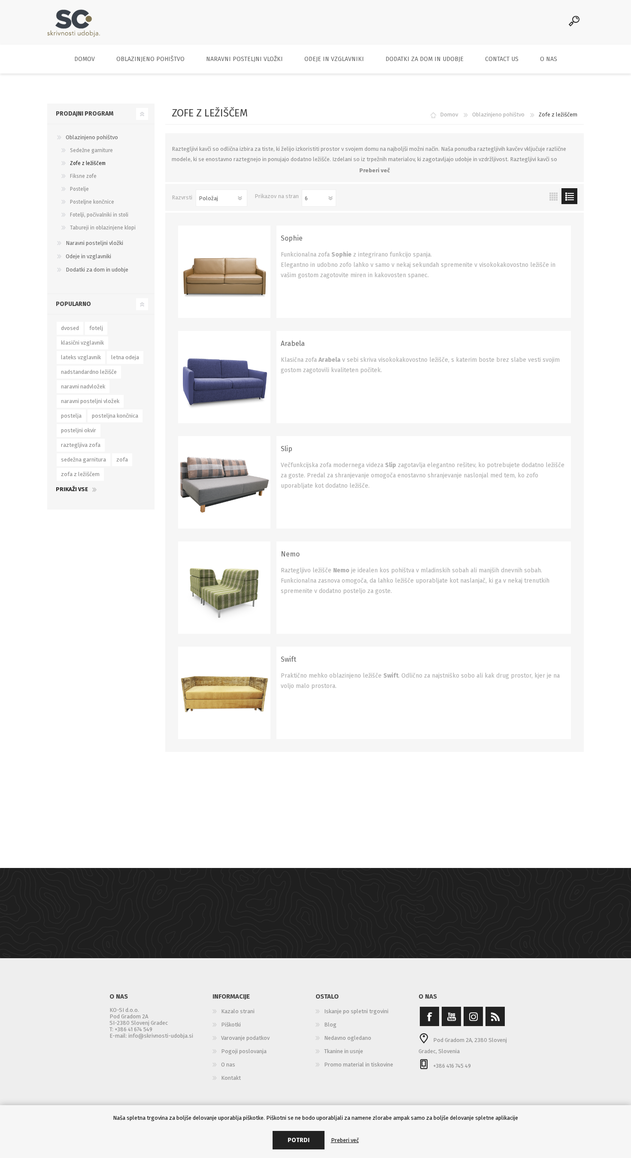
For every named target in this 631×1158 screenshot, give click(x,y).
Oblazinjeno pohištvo (92, 137)
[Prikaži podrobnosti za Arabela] (224, 377)
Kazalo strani (238, 1011)
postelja (71, 415)
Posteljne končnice (92, 202)
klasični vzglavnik (82, 342)
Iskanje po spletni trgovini (356, 1011)
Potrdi (298, 1140)
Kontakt (231, 1078)
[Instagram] (473, 1016)
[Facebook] (429, 1016)
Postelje (79, 189)
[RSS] (495, 1016)
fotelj (96, 328)
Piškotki (231, 1024)
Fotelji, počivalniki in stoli (99, 215)
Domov (449, 114)
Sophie (292, 238)
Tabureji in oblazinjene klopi (103, 228)
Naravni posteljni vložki (94, 243)
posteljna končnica (115, 415)
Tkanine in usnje (343, 1051)
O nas (228, 1064)
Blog (330, 1024)
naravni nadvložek (83, 386)
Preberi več (345, 1140)
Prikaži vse (72, 489)
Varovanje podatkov (245, 1038)
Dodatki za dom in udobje (97, 269)
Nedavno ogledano (347, 1038)
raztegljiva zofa (80, 445)
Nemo (290, 554)
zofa (122, 459)
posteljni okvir (78, 430)
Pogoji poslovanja (244, 1051)
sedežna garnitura (83, 459)
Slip (286, 449)
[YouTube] (451, 1016)
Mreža (553, 196)
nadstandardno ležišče (89, 372)
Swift (288, 659)
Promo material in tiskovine (358, 1064)
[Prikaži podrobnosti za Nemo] (224, 587)
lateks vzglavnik (81, 357)
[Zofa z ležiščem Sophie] (224, 272)
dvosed (70, 328)
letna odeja (125, 357)
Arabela (293, 343)
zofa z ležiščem (80, 474)
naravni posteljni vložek (90, 401)
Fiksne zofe (83, 176)
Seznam (569, 196)
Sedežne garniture (91, 150)
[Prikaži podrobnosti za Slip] (224, 482)
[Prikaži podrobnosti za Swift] (224, 693)
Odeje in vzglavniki (88, 256)
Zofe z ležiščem (88, 163)
